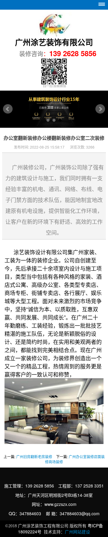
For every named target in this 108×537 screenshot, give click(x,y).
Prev (8, 109)
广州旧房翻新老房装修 (34, 456)
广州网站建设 (77, 532)
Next (100, 109)
